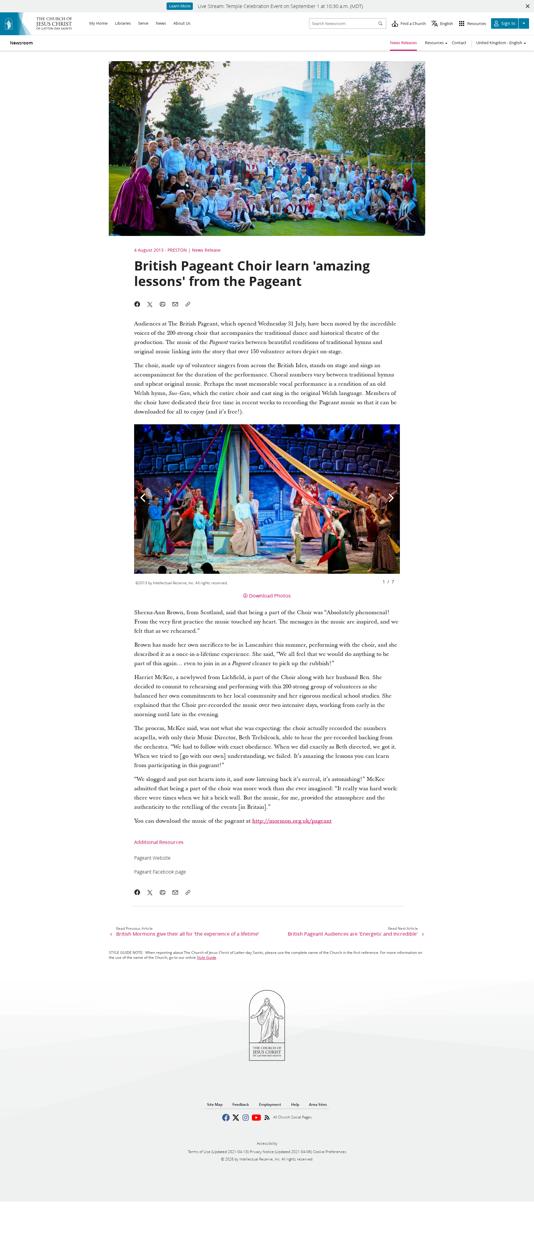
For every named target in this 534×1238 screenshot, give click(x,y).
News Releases (403, 42)
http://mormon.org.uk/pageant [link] (292, 821)
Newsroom (21, 43)
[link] (152, 858)
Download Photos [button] (270, 595)
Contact (459, 42)
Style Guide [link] (206, 957)
